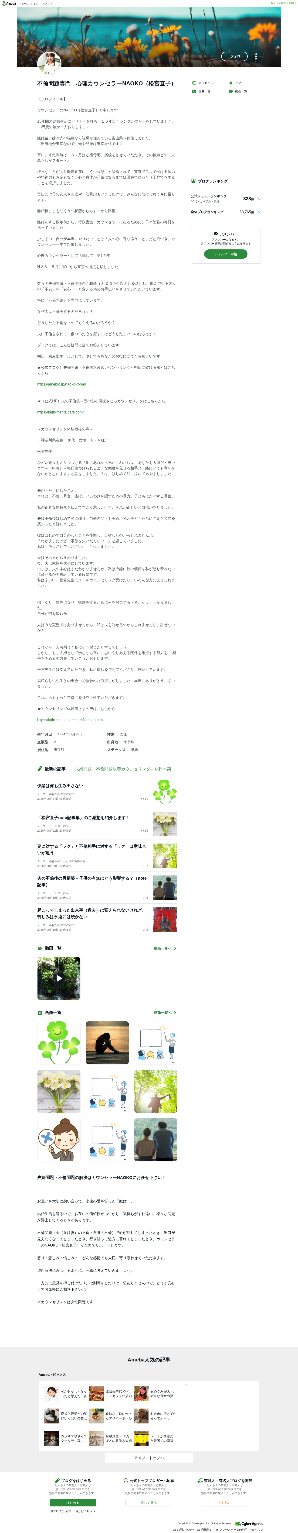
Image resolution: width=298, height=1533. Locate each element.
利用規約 (206, 1530)
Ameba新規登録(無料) (282, 3)
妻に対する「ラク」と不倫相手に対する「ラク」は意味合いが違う (91, 849)
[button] (234, 56)
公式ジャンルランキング (209, 196)
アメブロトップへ (149, 1458)
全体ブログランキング (207, 212)
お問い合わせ (185, 1530)
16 (146, 830)
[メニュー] (256, 57)
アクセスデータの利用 (233, 1530)
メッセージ (205, 83)
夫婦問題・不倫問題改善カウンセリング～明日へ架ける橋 (129, 769)
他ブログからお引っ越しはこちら (71, 1511)
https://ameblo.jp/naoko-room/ (61, 384)
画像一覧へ (163, 1013)
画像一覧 (204, 91)
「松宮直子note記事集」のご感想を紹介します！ (83, 817)
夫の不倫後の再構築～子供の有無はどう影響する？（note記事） (92, 881)
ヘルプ (259, 1530)
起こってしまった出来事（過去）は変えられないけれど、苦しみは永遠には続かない (91, 913)
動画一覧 (241, 91)
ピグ (238, 83)
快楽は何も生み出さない (60, 785)
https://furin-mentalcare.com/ (60, 412)
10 (146, 798)
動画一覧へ (163, 948)
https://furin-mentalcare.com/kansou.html (70, 720)
